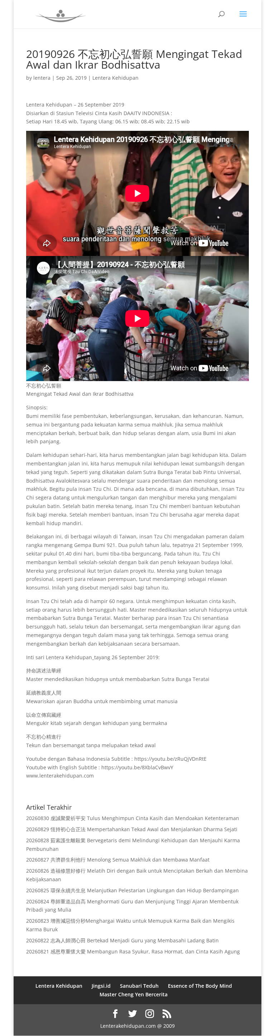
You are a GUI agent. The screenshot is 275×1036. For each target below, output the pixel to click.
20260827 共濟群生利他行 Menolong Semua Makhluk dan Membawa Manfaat (117, 859)
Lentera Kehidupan (115, 77)
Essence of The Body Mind (200, 985)
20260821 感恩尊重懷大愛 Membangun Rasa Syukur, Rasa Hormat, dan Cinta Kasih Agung (133, 951)
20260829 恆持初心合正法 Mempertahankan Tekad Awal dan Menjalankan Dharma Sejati (131, 829)
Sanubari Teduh (139, 985)
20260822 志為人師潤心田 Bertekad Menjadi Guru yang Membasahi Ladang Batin (122, 940)
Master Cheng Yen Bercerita (134, 994)
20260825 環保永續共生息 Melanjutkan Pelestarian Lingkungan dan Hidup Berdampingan (132, 890)
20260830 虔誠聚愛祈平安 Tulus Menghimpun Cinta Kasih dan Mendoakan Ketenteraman (132, 818)
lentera (41, 77)
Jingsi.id (101, 985)
